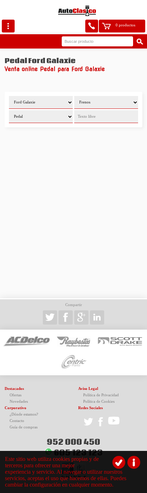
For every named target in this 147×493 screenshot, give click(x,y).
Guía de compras (23, 427)
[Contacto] (91, 26)
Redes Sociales (90, 408)
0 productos (125, 25)
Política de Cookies (99, 401)
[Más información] (133, 462)
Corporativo (15, 408)
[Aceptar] (118, 462)
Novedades (19, 401)
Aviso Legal (88, 389)
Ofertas (15, 395)
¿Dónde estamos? (24, 414)
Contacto (17, 421)
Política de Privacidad (101, 395)
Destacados (14, 389)
